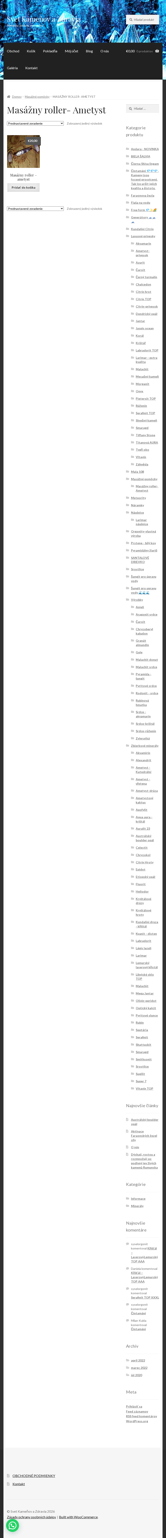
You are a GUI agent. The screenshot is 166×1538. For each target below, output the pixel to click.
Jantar (140, 321)
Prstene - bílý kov (143, 543)
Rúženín (141, 405)
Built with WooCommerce (78, 1517)
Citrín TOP (143, 299)
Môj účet (71, 51)
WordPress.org (137, 1421)
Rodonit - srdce (147, 693)
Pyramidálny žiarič (144, 550)
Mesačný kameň (147, 376)
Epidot (140, 869)
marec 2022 (139, 1368)
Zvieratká (143, 738)
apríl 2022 (138, 1360)
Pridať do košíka (23, 187)
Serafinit (142, 1037)
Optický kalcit (146, 1008)
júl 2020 (136, 1375)
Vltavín (141, 457)
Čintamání (138, 1313)
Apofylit (141, 809)
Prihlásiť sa (134, 1406)
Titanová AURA (147, 442)
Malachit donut (147, 659)
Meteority (138, 498)
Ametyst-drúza (147, 790)
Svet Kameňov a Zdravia (44, 18)
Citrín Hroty (144, 862)
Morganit (142, 384)
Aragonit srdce (146, 614)
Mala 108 (137, 471)
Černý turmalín (146, 277)
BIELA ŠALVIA (140, 156)
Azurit (140, 262)
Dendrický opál (146, 314)
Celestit (142, 847)
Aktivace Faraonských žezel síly (144, 1135)
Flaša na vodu (140, 202)
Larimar (141, 955)
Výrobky (137, 599)
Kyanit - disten (146, 933)
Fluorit (141, 884)
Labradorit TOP (147, 350)
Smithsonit (144, 1059)
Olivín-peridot (146, 1000)
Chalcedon (143, 284)
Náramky (137, 505)
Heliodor (142, 891)
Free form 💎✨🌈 (144, 210)
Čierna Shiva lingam (145, 163)
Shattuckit (143, 1044)
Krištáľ (141, 343)
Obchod (13, 51)
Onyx (139, 391)
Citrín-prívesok (147, 306)
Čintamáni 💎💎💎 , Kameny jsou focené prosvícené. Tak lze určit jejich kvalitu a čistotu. (145, 179)
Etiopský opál (145, 877)
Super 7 (141, 1081)
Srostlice (137, 569)
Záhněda (142, 464)
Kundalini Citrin (142, 229)
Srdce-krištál (145, 723)
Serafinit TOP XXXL (145, 1297)
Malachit (142, 369)
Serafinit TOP (145, 413)
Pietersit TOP (146, 398)
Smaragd (142, 428)
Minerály (137, 1206)
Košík (31, 51)
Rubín (140, 1022)
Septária (142, 1030)
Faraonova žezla (142, 195)
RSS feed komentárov (141, 1416)
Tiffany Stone (145, 435)
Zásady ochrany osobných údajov (31, 1517)
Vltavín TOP (144, 1088)
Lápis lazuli (143, 948)
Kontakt (31, 68)
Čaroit (140, 270)
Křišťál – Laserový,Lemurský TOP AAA (144, 1277)
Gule (139, 652)
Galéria (12, 68)
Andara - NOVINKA (145, 149)
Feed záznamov (137, 1411)
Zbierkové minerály (144, 745)
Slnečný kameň (146, 420)
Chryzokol (143, 855)
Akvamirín (143, 753)
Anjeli (140, 607)
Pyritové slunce (147, 1015)
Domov (17, 96)
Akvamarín (143, 243)
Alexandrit (143, 760)
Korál (140, 335)
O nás (105, 51)
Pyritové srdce (146, 686)
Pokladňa (50, 51)
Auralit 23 (143, 828)
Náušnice (137, 512)
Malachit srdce (146, 667)
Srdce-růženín (146, 731)
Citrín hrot (143, 291)
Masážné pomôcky (37, 96)
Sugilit (140, 1074)
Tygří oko (142, 449)
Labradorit (143, 941)
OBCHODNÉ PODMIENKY (34, 1476)
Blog (89, 51)
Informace (138, 1198)
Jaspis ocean (145, 328)
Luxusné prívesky (143, 236)
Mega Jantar (145, 993)
